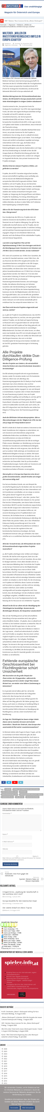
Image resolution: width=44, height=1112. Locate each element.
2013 (5, 1081)
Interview (23, 792)
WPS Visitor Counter (15, 948)
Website (5, 849)
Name (5, 834)
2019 (5, 1066)
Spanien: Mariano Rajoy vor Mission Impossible (29, 879)
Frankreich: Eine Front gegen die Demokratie (16, 874)
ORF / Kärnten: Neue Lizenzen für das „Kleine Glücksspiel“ (20, 1023)
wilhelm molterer (33, 797)
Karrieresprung (7, 797)
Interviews (14, 45)
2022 (5, 1059)
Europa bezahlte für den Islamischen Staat (20, 901)
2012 (5, 1083)
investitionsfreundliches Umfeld (31, 794)
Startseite (3, 25)
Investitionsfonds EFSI (9, 794)
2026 (5, 1049)
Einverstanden (14, 1108)
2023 (5, 1056)
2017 (5, 1071)
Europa (8, 789)
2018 (5, 1069)
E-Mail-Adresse (8, 841)
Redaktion (8, 43)
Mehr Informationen (28, 1108)
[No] (41, 1098)
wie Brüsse (19, 797)
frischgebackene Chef (9, 792)
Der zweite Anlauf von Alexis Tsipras (17, 908)
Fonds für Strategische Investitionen (26, 789)
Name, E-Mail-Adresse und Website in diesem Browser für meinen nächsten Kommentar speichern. (22, 858)
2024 (5, 1054)
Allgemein (12, 25)
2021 (5, 1061)
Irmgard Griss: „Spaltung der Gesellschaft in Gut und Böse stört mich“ (20, 893)
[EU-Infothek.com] (13, 5)
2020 (5, 1064)
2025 (5, 1051)
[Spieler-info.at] (22, 977)
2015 (5, 1076)
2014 (5, 1078)
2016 (5, 1073)
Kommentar (7, 813)
